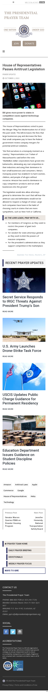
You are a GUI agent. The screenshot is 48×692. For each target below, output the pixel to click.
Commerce (8, 490)
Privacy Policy (8, 685)
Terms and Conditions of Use (26, 685)
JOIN (16, 43)
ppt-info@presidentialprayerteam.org (24, 614)
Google (21, 490)
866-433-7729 (15, 599)
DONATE (29, 43)
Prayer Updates (9, 74)
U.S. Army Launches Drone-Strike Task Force (22, 348)
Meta (33, 496)
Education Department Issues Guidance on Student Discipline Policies (21, 456)
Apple (34, 484)
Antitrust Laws (21, 484)
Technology (9, 502)
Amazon (7, 484)
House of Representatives (15, 496)
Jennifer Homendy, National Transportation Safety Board (36, 523)
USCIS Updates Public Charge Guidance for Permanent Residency (20, 399)
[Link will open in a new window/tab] (6, 631)
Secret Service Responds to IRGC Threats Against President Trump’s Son (23, 301)
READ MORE (8, 311)
